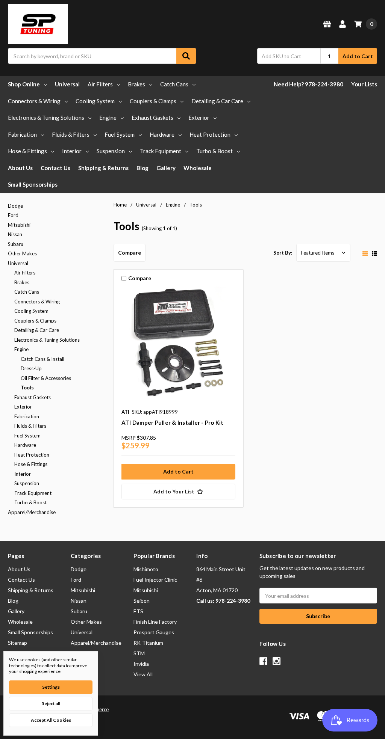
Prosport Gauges (153, 632)
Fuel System (120, 134)
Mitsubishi (19, 225)
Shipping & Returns (103, 167)
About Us (20, 167)
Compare (129, 252)
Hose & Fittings (27, 151)
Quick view (178, 345)
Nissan (15, 234)
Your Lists (364, 84)
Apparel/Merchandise (32, 512)
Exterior (198, 117)
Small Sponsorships (33, 184)
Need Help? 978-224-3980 (308, 84)
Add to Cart (358, 56)
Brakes (136, 84)
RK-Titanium (148, 642)
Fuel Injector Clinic (155, 579)
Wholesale (197, 167)
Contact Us (55, 167)
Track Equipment (160, 151)
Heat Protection (209, 134)
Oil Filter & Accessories (46, 378)
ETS (138, 611)
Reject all (50, 703)
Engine (108, 117)
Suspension (111, 151)
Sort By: (282, 253)
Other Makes (22, 253)
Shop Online (24, 84)
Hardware (162, 134)
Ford (13, 215)
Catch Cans (174, 84)
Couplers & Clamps (153, 101)
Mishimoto (145, 569)
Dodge (15, 206)
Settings (51, 687)
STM (139, 653)
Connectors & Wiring (34, 101)
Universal (67, 84)
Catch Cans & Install (42, 359)
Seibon (141, 600)
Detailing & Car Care (217, 101)
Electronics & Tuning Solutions (46, 117)
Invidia (141, 664)
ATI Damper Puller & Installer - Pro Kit (172, 422)
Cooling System (95, 101)
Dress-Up (31, 368)
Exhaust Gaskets (152, 117)
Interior (72, 151)
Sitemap (17, 642)
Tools (27, 388)
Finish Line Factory (155, 621)
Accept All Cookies (51, 720)
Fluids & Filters (70, 134)
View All (143, 674)
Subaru (15, 244)
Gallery (166, 167)
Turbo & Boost (214, 151)
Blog (142, 167)
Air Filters (100, 84)
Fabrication (22, 134)
